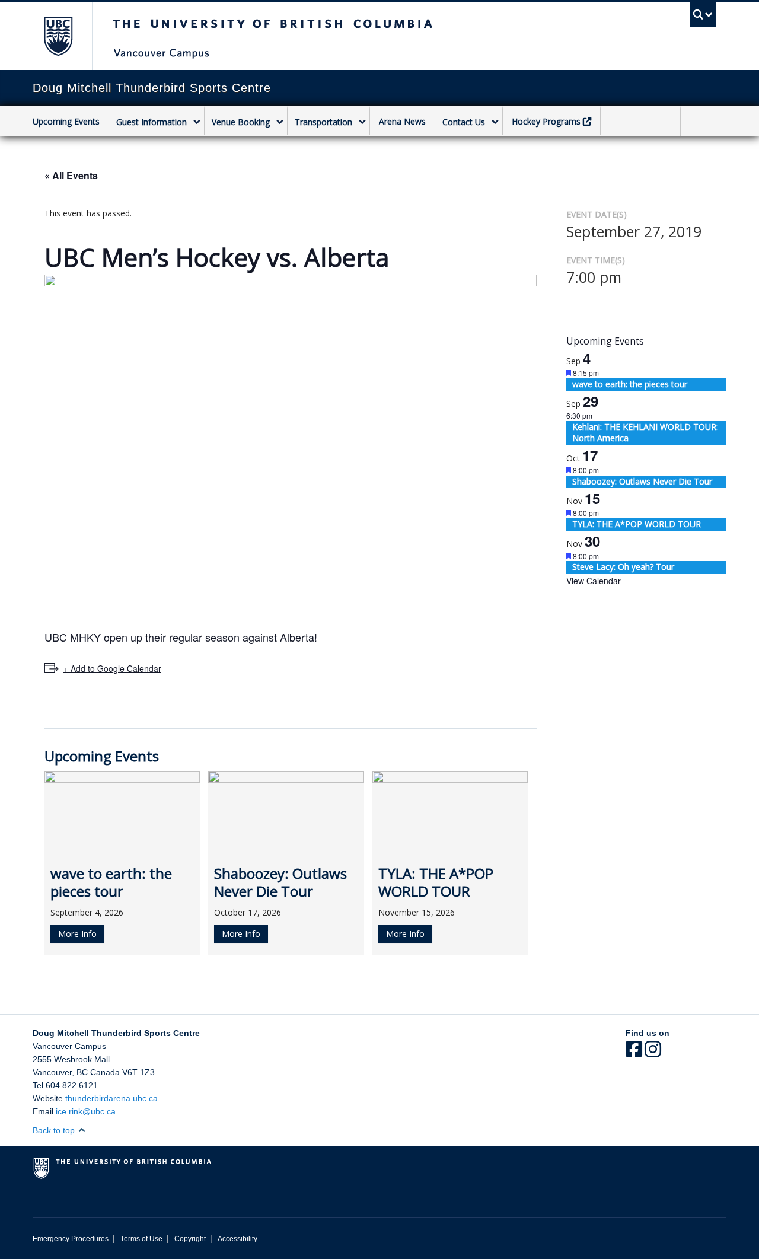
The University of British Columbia (58, 36)
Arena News (402, 121)
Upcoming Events (66, 121)
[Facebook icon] (634, 1053)
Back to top (55, 1130)
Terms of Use (141, 1239)
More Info (77, 933)
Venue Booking (241, 122)
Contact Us (463, 122)
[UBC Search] (703, 14)
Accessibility (237, 1239)
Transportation (323, 122)
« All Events (71, 175)
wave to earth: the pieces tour (629, 384)
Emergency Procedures (71, 1239)
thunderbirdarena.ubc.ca (111, 1098)
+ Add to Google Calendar (112, 668)
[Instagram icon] (653, 1053)
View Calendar (593, 581)
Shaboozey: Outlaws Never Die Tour (642, 481)
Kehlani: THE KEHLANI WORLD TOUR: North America (645, 432)
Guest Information (151, 122)
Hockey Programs (546, 121)
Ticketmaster (640, 122)
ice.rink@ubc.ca (86, 1111)
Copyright (190, 1239)
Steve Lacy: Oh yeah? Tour (623, 566)
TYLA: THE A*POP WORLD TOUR (636, 524)
